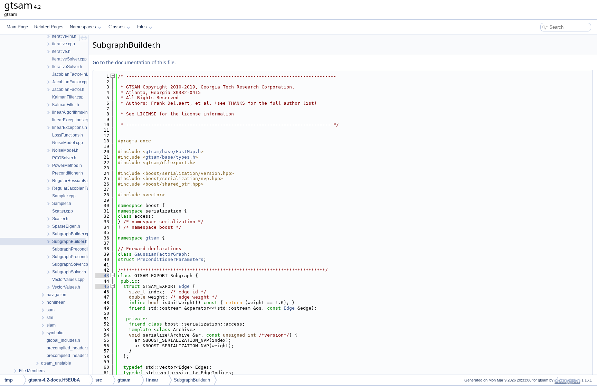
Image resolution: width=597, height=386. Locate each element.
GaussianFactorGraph (160, 254)
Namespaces (83, 26)
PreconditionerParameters (170, 259)
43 (102, 275)
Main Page (17, 26)
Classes (116, 26)
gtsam (152, 238)
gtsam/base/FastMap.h (173, 151)
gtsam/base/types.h (170, 157)
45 (102, 286)
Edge (184, 286)
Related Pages (49, 26)
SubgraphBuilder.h (192, 380)
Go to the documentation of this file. (134, 62)
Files (142, 26)
